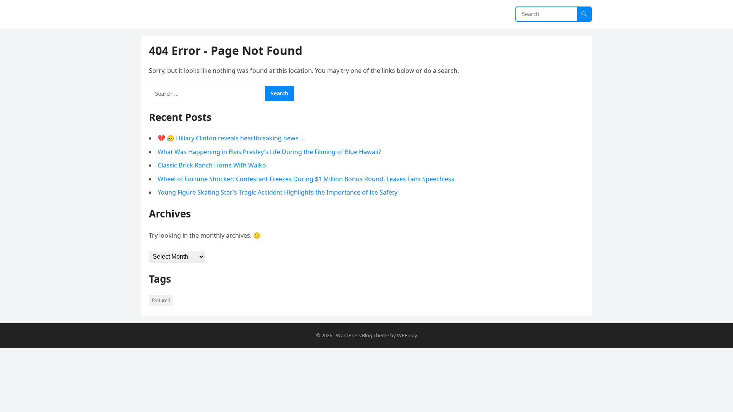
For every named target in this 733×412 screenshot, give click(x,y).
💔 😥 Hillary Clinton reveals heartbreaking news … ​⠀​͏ (234, 138)
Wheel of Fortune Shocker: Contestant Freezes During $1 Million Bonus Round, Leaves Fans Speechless (306, 179)
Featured (161, 300)
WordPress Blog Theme (362, 335)
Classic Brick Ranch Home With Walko (212, 165)
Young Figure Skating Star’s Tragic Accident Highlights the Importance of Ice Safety (277, 192)
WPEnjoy (407, 335)
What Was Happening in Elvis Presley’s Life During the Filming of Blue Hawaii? (269, 152)
